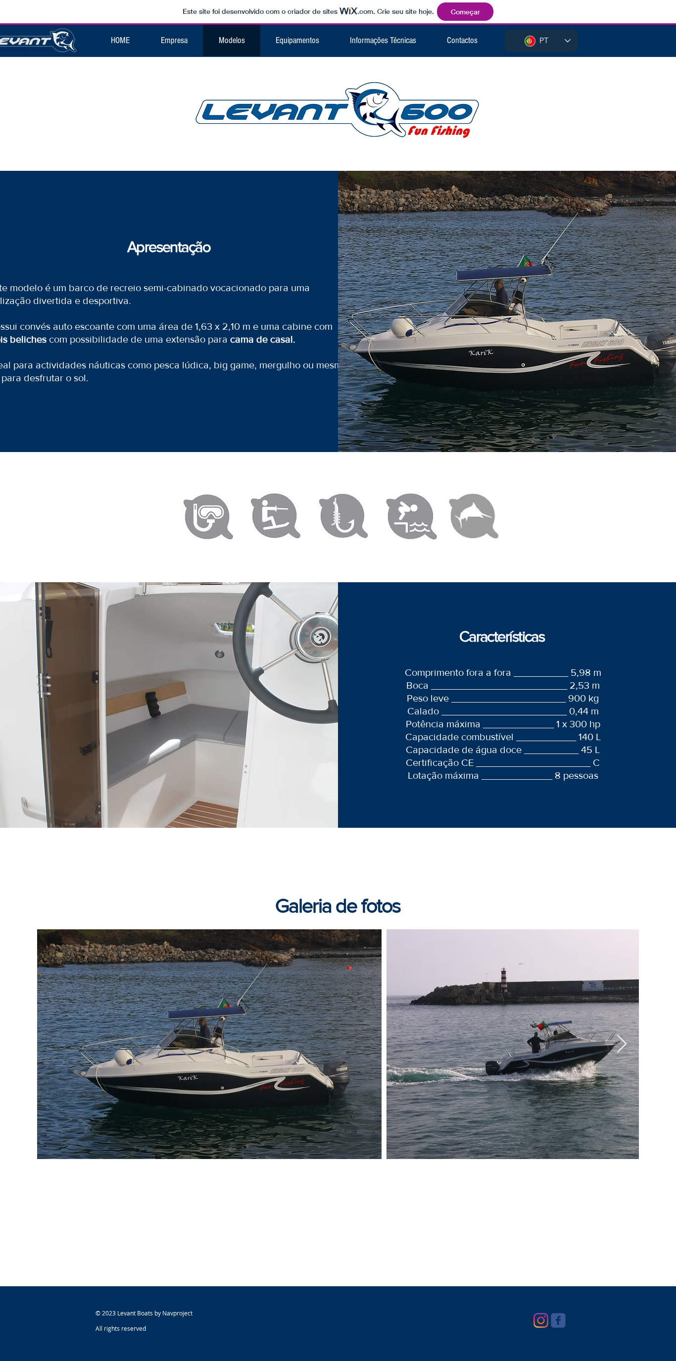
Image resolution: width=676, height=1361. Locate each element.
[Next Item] (622, 1044)
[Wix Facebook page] (558, 1320)
